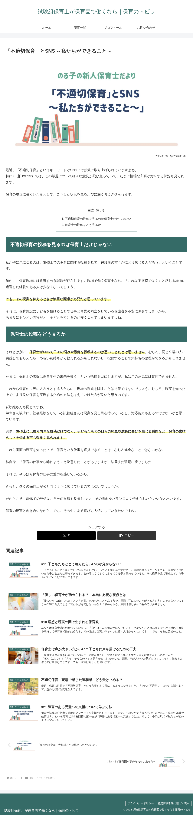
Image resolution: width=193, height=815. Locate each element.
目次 (91, 210)
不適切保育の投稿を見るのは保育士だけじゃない (98, 218)
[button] (126, 535)
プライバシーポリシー (140, 803)
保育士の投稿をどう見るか (83, 224)
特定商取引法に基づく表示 (173, 803)
